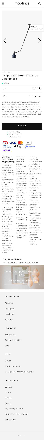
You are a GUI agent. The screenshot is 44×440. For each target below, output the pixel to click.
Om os (8, 361)
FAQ (7, 346)
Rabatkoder (10, 420)
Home (8, 392)
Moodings (24, 435)
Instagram (9, 309)
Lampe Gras (7, 73)
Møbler (8, 398)
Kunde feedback (12, 366)
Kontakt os (10, 335)
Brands (8, 403)
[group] (22, 41)
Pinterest (9, 303)
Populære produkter (14, 409)
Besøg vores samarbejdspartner (19, 372)
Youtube (9, 319)
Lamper (8, 387)
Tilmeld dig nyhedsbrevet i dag (22, 281)
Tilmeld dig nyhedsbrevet (16, 414)
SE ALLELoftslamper (36, 28)
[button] (3, 3)
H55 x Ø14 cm (35, 96)
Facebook (9, 314)
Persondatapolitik (13, 340)
